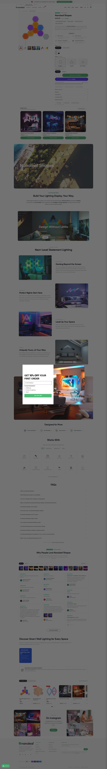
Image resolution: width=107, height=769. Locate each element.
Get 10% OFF (38, 395)
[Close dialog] (83, 366)
